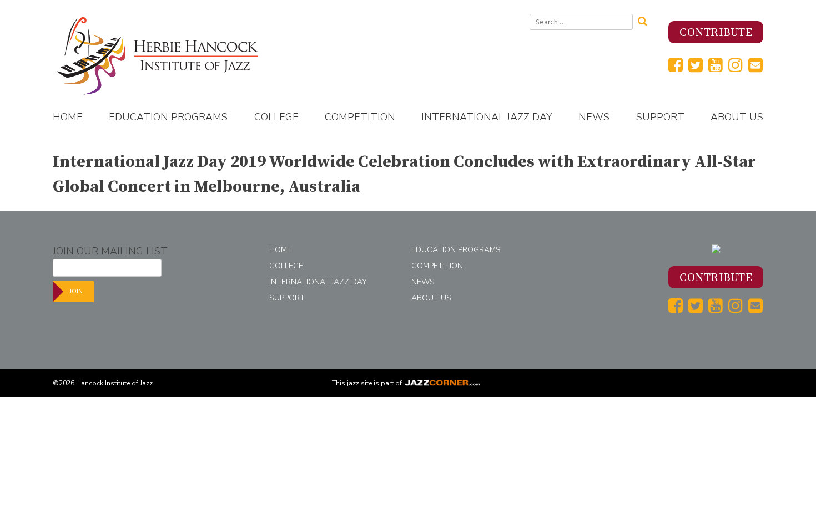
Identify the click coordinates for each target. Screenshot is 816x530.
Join (76, 291)
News (594, 117)
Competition (360, 117)
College (276, 117)
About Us (737, 117)
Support (660, 117)
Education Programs (168, 117)
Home (68, 117)
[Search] (646, 20)
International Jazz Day (486, 117)
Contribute (715, 33)
